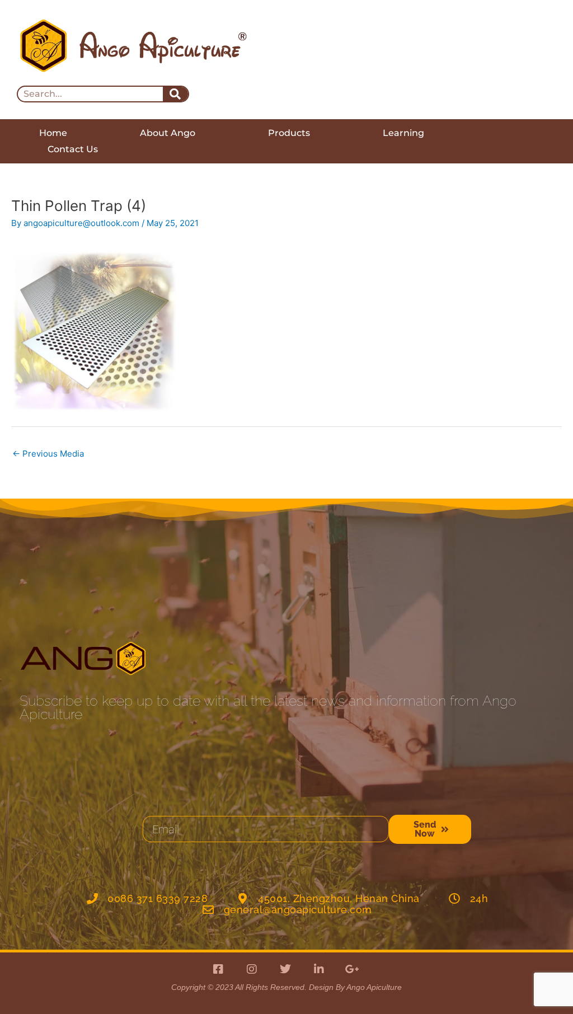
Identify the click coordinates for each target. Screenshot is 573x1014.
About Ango (167, 133)
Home (53, 133)
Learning (403, 133)
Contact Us (73, 149)
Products (289, 133)
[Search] (175, 94)
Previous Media (48, 453)
